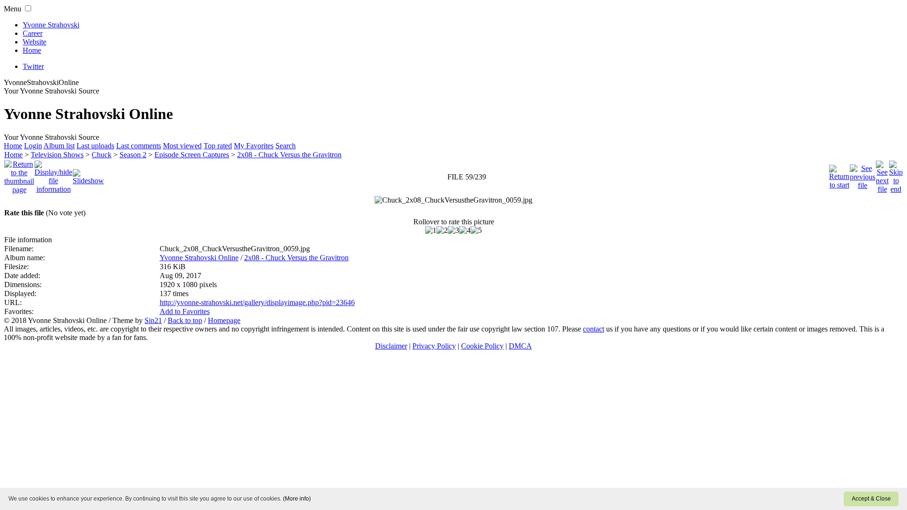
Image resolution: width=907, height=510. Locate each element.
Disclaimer (391, 346)
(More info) (297, 498)
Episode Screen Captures (191, 155)
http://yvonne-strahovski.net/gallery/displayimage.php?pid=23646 (257, 302)
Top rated (218, 146)
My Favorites (254, 146)
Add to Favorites (185, 311)
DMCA (520, 346)
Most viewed (182, 146)
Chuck (101, 155)
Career (33, 33)
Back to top (185, 320)
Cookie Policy (482, 346)
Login (33, 146)
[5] (476, 230)
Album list (59, 146)
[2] (442, 230)
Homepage (224, 320)
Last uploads (95, 146)
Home (32, 50)
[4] (465, 230)
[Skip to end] (896, 174)
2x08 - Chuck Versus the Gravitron (289, 155)
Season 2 (133, 155)
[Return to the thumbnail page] (19, 174)
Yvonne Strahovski (51, 25)
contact (593, 329)
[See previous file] (862, 174)
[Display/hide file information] (53, 174)
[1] (430, 230)
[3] (453, 230)
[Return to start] (839, 174)
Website (34, 42)
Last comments (138, 146)
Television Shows (57, 155)
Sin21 (153, 320)
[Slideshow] (88, 174)
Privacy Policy (434, 346)
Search (285, 146)
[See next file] (882, 174)
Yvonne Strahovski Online (199, 258)
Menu (12, 9)
